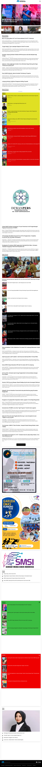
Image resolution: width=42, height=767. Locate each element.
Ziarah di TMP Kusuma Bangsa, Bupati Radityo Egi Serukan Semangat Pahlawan (21, 382)
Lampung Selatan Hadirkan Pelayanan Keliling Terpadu (15, 81)
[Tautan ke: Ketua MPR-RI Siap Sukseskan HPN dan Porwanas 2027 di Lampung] (4, 623)
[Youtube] (40, 762)
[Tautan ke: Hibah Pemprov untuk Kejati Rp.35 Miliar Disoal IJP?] (4, 106)
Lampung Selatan (4, 57)
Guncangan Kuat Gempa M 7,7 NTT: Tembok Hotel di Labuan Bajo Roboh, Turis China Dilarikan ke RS (23, 316)
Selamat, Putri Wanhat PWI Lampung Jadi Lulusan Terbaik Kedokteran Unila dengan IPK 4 (23, 144)
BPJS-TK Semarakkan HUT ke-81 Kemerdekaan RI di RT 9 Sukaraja (20, 20)
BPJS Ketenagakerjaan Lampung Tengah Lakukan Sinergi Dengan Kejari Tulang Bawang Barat (23, 674)
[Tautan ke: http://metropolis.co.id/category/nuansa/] (39, 655)
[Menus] (2, 1)
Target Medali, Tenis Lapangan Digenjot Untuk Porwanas (15, 46)
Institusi (4, 17)
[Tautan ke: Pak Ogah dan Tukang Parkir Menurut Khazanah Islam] (4, 683)
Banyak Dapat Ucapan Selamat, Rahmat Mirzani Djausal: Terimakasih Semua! (18, 575)
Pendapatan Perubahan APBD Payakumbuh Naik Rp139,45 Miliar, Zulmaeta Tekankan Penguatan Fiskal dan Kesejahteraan (19, 246)
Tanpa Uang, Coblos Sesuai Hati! (10, 573)
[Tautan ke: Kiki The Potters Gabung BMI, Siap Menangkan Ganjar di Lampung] (4, 308)
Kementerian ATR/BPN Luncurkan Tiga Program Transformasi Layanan (19, 408)
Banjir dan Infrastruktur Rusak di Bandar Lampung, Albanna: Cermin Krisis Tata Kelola (23, 159)
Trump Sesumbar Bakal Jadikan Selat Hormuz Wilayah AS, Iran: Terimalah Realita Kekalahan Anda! (22, 324)
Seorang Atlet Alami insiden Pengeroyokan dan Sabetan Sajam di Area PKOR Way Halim (24, 657)
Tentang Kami (29, 765)
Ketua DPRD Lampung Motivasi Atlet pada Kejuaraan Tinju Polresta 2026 (17, 580)
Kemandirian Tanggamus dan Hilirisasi (33, 31)
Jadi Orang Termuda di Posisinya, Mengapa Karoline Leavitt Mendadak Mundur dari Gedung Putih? (23, 331)
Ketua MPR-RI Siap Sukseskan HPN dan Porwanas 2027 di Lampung (18, 365)
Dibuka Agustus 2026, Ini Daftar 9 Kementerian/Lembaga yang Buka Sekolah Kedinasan (23, 338)
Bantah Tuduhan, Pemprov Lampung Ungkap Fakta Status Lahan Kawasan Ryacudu (23, 95)
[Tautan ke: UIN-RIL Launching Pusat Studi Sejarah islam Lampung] (4, 301)
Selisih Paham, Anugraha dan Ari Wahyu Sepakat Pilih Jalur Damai (20, 151)
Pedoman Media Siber (17, 765)
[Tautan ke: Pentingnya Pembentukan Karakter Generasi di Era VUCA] (21, 721)
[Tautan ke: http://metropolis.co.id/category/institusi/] (39, 602)
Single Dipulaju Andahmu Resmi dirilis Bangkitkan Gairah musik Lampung (21, 128)
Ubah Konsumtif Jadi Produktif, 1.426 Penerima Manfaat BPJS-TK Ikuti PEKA (20, 356)
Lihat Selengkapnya (21, 444)
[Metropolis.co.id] (21, 1)
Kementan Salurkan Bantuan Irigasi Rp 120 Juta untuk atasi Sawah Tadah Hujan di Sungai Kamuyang (21, 280)
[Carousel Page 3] (21, 91)
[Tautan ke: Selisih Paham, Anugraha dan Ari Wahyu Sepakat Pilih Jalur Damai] (4, 154)
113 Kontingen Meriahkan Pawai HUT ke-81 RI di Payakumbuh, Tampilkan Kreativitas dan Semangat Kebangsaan (19, 236)
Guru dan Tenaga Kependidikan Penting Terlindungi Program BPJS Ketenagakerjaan (23, 290)
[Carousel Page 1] (19, 91)
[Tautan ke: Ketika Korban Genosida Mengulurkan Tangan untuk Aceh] (4, 668)
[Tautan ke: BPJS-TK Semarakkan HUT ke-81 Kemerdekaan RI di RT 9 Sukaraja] (21, 14)
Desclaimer (24, 765)
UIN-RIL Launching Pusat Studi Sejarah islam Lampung (17, 298)
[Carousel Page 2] (20, 91)
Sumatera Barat (4, 66)
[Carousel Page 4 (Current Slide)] (23, 91)
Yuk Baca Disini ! (17, 43)
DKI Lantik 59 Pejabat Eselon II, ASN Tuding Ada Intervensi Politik (19, 282)
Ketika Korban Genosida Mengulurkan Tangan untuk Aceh (18, 665)
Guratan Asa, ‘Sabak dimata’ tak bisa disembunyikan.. (14, 739)
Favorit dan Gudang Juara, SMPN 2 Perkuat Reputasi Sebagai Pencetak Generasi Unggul (22, 119)
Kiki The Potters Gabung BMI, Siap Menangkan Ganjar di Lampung (20, 305)
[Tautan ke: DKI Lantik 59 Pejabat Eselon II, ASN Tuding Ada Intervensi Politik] (4, 285)
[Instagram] (38, 762)
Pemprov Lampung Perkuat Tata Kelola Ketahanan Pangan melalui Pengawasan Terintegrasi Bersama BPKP (22, 112)
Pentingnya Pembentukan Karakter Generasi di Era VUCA (7, 31)
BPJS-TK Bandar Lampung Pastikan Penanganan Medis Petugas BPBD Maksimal (22, 136)
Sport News (3, 47)
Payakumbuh (4, 238)
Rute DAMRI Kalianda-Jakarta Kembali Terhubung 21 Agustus (16, 73)
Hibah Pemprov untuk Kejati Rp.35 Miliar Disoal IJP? (17, 103)
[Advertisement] (21, 173)
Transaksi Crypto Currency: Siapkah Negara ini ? (21, 31)
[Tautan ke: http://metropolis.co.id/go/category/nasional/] (39, 313)
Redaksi (34, 765)
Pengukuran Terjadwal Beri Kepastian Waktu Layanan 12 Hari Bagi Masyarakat (20, 399)
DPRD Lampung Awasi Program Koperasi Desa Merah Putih (14, 578)
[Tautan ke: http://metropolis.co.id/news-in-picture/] (39, 89)
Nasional (3, 437)
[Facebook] (36, 762)
